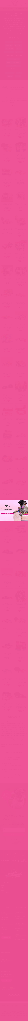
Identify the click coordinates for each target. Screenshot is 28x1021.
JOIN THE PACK (7, 513)
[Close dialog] (27, 500)
